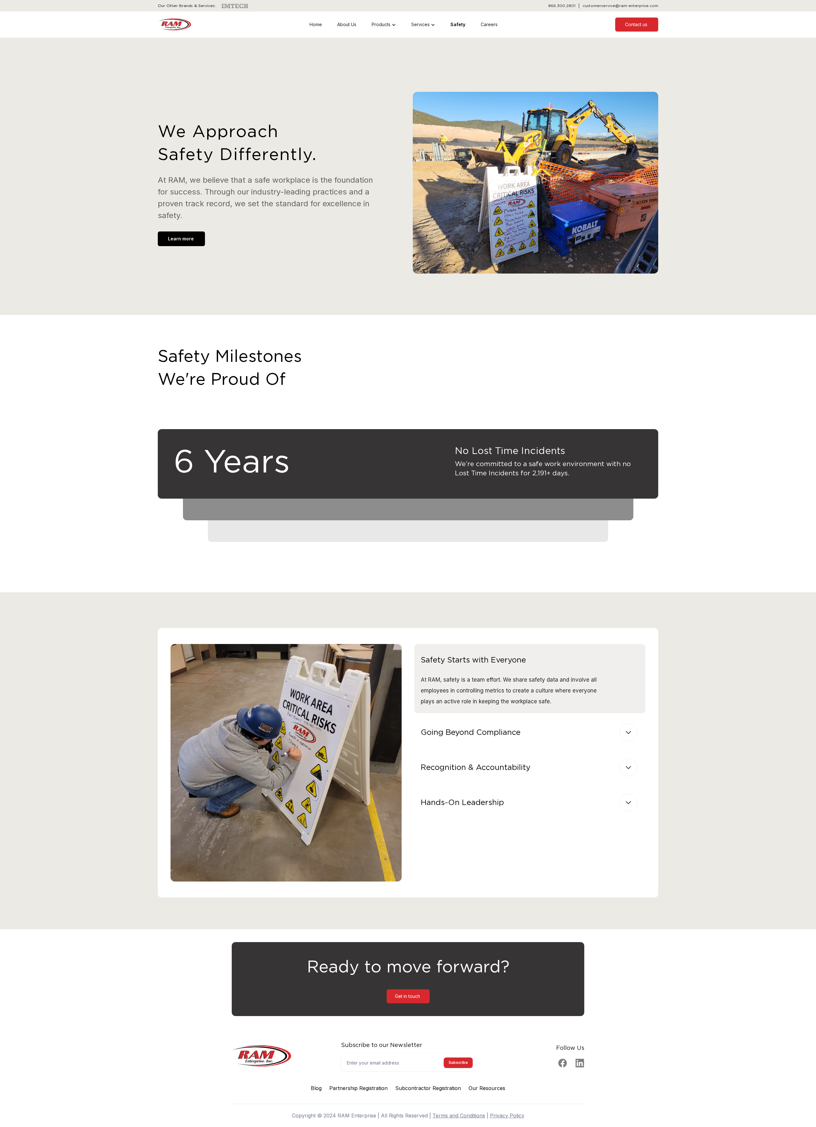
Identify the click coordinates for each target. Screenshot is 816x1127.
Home (316, 24)
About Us (346, 24)
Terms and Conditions (459, 1115)
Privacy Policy (507, 1115)
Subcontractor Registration (428, 1088)
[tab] (529, 678)
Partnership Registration (358, 1088)
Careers (489, 24)
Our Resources (487, 1088)
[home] (175, 24)
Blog (316, 1088)
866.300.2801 (561, 6)
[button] (384, 24)
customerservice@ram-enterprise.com (620, 6)
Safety (457, 24)
